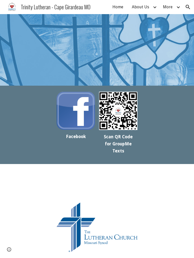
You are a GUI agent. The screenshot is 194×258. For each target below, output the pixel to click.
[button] (188, 7)
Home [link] (117, 7)
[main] (76, 137)
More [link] (168, 7)
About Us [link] (140, 7)
